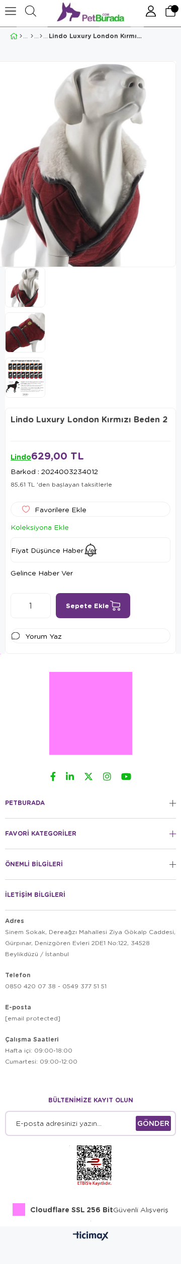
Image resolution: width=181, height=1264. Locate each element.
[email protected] (32, 1018)
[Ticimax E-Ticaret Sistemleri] (91, 1236)
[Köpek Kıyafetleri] (41, 36)
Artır (43, 605)
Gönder (153, 1123)
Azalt (18, 605)
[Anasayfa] (21, 36)
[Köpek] (32, 36)
